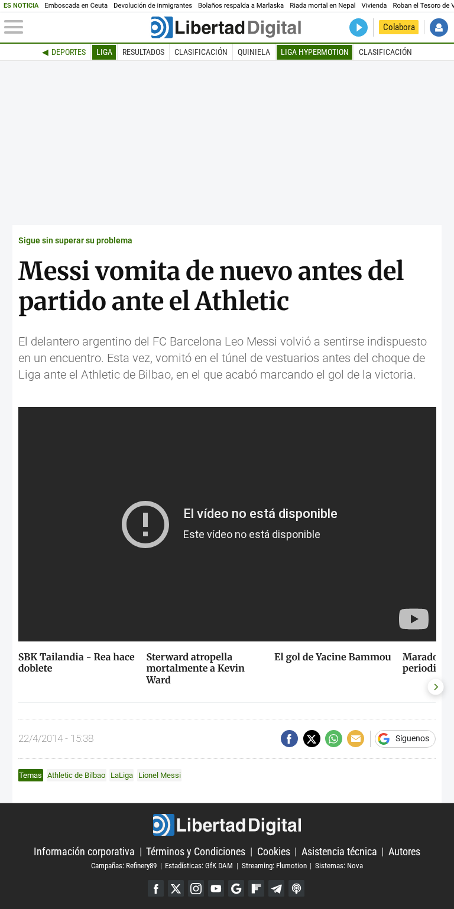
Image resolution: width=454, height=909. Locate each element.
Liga (104, 52)
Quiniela (254, 52)
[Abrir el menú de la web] (76, 27)
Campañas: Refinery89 (124, 865)
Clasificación (201, 52)
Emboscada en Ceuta (76, 5)
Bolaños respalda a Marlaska (241, 5)
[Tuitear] (311, 738)
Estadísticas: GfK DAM (199, 865)
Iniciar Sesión (439, 27)
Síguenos (412, 739)
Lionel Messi (159, 775)
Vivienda (374, 5)
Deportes (68, 52)
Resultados (143, 52)
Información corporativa (84, 851)
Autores (404, 851)
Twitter (176, 888)
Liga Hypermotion (315, 52)
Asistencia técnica (339, 851)
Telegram (276, 888)
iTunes (296, 888)
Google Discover (236, 888)
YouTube (216, 888)
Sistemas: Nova (339, 865)
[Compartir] (289, 738)
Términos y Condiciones (195, 851)
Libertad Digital (226, 824)
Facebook (156, 888)
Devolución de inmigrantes (153, 5)
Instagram (196, 888)
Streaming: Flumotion (274, 865)
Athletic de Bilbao (76, 775)
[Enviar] (333, 738)
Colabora (399, 27)
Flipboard (256, 888)
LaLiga (122, 775)
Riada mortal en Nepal (322, 5)
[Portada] (226, 27)
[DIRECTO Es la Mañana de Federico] (358, 27)
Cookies (273, 851)
